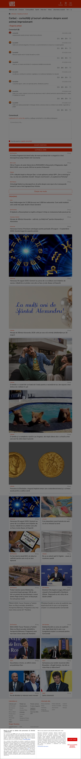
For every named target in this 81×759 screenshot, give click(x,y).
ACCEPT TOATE (72, 739)
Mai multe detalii (26, 739)
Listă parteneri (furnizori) (43, 746)
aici (28, 748)
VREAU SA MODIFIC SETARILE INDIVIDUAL (72, 746)
